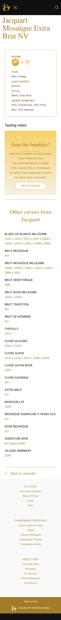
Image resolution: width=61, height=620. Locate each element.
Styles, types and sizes (30, 525)
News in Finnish (30, 496)
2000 (48, 268)
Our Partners (30, 583)
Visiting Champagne (30, 534)
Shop (30, 505)
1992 (17, 272)
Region (30, 530)
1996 (8, 272)
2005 (18, 243)
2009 (45, 238)
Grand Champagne (30, 578)
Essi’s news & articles (30, 491)
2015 (17, 238)
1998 (47, 243)
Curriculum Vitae (30, 564)
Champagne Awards (30, 544)
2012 (36, 238)
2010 (26, 358)
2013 (26, 238)
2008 (8, 268)
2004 (28, 243)
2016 (8, 238)
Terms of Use (30, 601)
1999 (38, 243)
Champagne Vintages (30, 539)
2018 (8, 406)
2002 (38, 268)
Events (30, 500)
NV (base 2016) (15, 443)
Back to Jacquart (23, 473)
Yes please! (31, 185)
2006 (8, 243)
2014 (8, 333)
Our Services (30, 573)
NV (7, 255)
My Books (30, 568)
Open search (56, 7)
